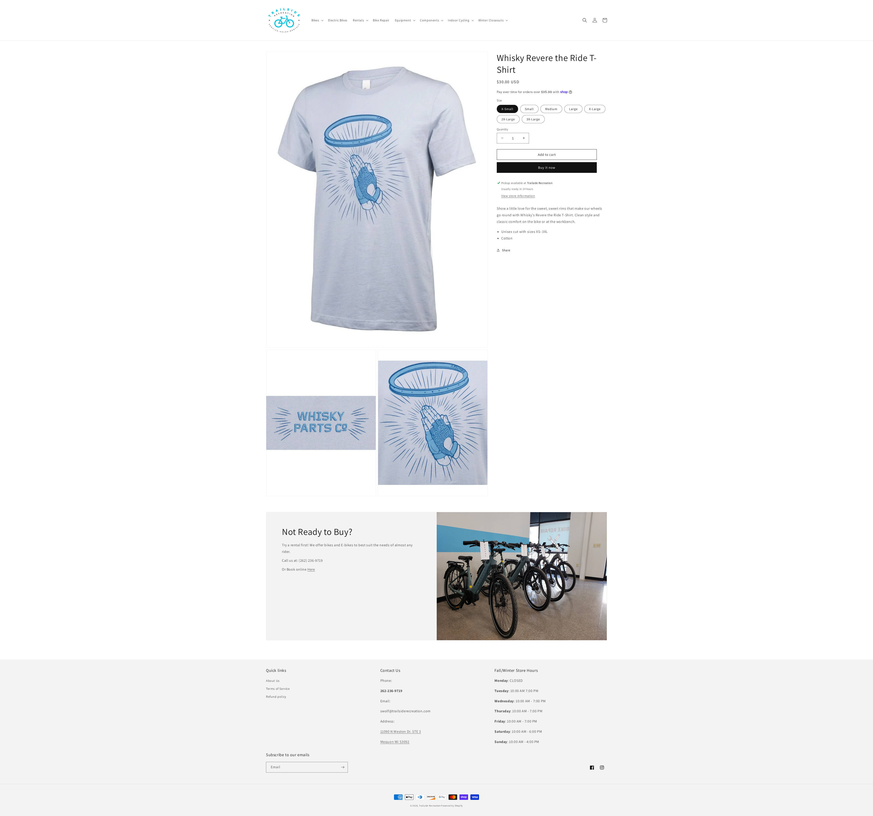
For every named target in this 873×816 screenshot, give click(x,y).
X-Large (595, 109)
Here (311, 569)
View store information (518, 196)
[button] (317, 20)
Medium (551, 109)
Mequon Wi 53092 (394, 741)
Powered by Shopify (452, 805)
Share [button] (506, 250)
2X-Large (508, 119)
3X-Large (533, 119)
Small (529, 109)
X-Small (507, 109)
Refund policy (276, 697)
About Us (273, 681)
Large (573, 109)
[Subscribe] (343, 767)
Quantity (502, 129)
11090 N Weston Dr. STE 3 (400, 731)
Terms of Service (278, 689)
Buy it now (546, 167)
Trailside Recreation (430, 805)
